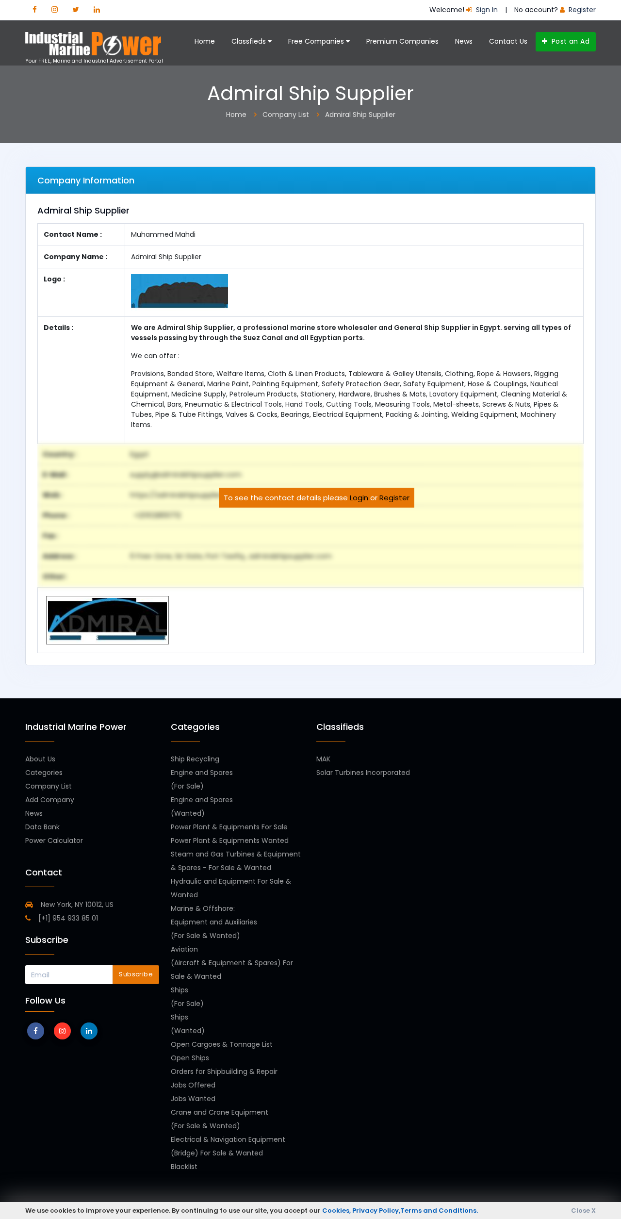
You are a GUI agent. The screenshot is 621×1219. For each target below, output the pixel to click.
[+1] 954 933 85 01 (67, 918)
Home (205, 41)
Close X (583, 1210)
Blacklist (184, 1166)
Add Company (49, 800)
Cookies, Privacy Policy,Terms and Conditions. (400, 1210)
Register (394, 498)
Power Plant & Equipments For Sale (229, 827)
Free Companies (317, 41)
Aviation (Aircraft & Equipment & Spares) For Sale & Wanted (232, 962)
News (464, 41)
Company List (48, 786)
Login (359, 498)
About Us (40, 759)
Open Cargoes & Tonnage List (222, 1044)
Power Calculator (54, 840)
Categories (44, 772)
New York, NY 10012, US (76, 904)
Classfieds (249, 41)
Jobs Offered (193, 1085)
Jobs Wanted (193, 1099)
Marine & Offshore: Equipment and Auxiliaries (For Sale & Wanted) (214, 922)
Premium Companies (402, 41)
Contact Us (508, 41)
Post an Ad (569, 41)
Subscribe (136, 974)
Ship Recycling (195, 759)
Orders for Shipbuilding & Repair (224, 1071)
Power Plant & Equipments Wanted (230, 840)
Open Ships (190, 1058)
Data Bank (42, 827)
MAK (323, 759)
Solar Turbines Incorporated (363, 772)
